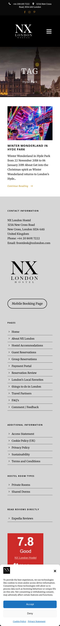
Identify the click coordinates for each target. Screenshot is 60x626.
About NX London (23, 338)
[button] (55, 571)
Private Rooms (21, 484)
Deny (30, 613)
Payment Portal (22, 366)
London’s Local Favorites (27, 379)
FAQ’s (15, 400)
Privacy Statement (37, 621)
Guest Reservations (24, 352)
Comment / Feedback (25, 407)
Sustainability (21, 454)
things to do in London (26, 386)
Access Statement (23, 433)
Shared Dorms (21, 491)
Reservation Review (24, 372)
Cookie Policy (19, 621)
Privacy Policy (21, 447)
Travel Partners (22, 393)
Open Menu (48, 31)
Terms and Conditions (26, 461)
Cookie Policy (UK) (23, 440)
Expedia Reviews (22, 518)
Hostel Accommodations (27, 345)
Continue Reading (18, 186)
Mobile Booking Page (27, 303)
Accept (30, 604)
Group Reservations (24, 359)
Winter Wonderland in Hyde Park (28, 147)
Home (15, 331)
